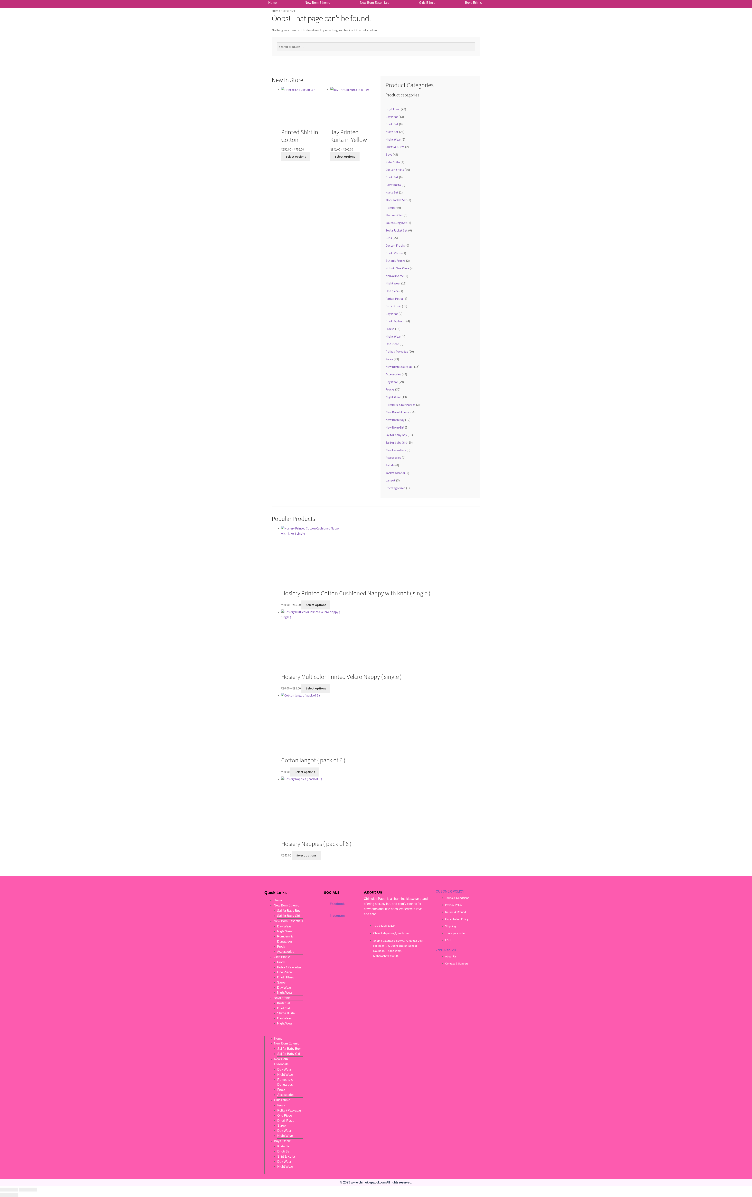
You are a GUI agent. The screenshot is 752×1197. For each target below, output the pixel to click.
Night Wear (393, 139)
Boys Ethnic (473, 2)
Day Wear (392, 117)
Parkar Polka (394, 299)
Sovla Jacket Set (397, 230)
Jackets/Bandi (395, 473)
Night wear (393, 283)
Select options (296, 156)
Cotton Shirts (395, 170)
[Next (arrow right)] (13, 1195)
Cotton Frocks (395, 245)
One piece (392, 291)
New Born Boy (395, 420)
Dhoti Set (392, 124)
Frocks (390, 329)
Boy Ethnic (393, 109)
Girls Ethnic (427, 2)
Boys (389, 154)
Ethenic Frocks (395, 260)
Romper (391, 208)
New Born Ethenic (317, 2)
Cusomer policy (450, 891)
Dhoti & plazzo (396, 321)
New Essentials (396, 450)
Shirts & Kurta (395, 147)
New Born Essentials (374, 2)
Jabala (390, 465)
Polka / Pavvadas (397, 351)
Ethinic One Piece (397, 268)
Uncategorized (395, 488)
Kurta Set (392, 132)
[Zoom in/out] (4, 1190)
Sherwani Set (394, 215)
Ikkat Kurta (393, 185)
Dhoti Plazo (394, 253)
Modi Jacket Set (396, 200)
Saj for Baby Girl (288, 915)
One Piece (392, 344)
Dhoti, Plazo (285, 977)
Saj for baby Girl (396, 442)
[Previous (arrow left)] (4, 1195)
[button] (318, 2)
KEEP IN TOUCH (446, 950)
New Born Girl (395, 427)
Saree (389, 359)
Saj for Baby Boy (288, 910)
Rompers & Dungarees (400, 405)
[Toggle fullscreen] (13, 1190)
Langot (390, 480)
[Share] (23, 1190)
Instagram (337, 915)
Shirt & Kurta (286, 1013)
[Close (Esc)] (32, 1190)
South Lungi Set (396, 223)
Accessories (393, 374)
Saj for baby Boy (396, 435)
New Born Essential (399, 367)
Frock (281, 946)
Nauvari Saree (395, 276)
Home (272, 2)
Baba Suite (393, 162)
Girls (389, 238)
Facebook (337, 903)
